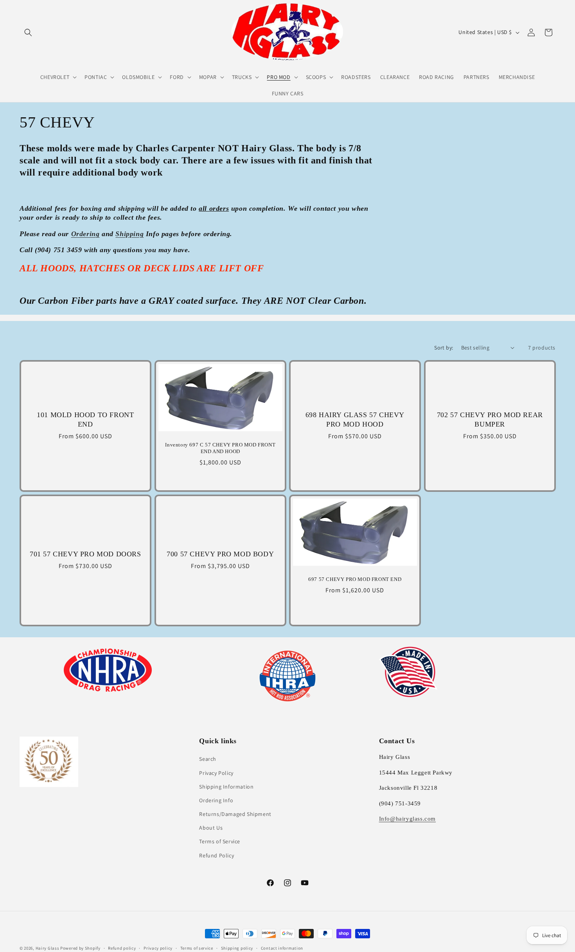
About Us (211, 827)
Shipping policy (237, 948)
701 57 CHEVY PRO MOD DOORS (85, 554)
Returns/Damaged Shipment (235, 814)
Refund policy (122, 948)
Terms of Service (219, 841)
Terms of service (196, 948)
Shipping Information (226, 786)
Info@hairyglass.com (407, 819)
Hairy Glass (48, 948)
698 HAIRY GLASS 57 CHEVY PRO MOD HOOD (354, 419)
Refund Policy (216, 855)
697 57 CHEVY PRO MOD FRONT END (354, 579)
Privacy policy (158, 948)
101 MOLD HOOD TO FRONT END (85, 419)
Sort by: (443, 347)
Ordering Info (216, 800)
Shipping (129, 234)
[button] (28, 32)
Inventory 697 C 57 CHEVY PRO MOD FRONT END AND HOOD (220, 448)
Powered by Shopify (80, 948)
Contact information (282, 948)
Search (207, 758)
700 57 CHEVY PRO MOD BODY (220, 554)
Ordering (85, 234)
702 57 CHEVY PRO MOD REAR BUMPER (490, 419)
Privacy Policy (216, 772)
